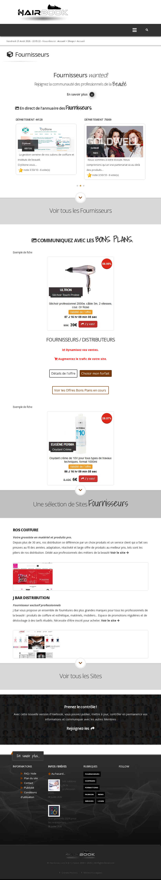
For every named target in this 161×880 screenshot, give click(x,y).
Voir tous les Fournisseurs (80, 210)
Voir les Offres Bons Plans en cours (80, 390)
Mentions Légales (92, 872)
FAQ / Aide (30, 773)
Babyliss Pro (96, 145)
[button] (77, 185)
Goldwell (26, 147)
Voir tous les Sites (80, 676)
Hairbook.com (57, 862)
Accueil (61, 41)
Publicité (29, 787)
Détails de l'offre (63, 373)
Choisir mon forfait (95, 373)
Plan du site (31, 778)
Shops (71, 41)
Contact (28, 783)
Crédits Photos (69, 872)
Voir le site (118, 552)
